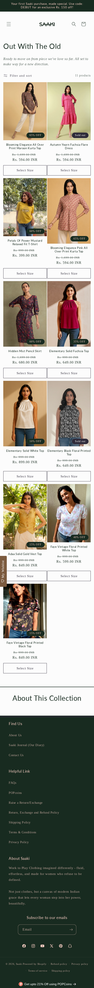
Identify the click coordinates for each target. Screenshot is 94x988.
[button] (9, 24)
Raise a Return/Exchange (26, 802)
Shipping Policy (20, 822)
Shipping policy (61, 970)
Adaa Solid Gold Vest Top (25, 554)
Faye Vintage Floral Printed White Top (68, 548)
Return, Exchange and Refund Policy (34, 812)
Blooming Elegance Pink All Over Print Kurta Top (68, 249)
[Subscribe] (71, 929)
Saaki (19, 964)
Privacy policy (79, 964)
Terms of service (37, 970)
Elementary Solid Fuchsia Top (69, 351)
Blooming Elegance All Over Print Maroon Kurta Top (25, 146)
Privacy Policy (19, 842)
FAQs (12, 782)
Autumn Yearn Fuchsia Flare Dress (69, 146)
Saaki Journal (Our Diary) (26, 745)
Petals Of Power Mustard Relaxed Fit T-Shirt (25, 242)
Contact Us (16, 755)
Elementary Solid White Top (25, 450)
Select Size (25, 170)
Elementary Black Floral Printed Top (69, 452)
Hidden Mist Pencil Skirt (25, 351)
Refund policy (59, 964)
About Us (15, 735)
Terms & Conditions (22, 832)
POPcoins (15, 793)
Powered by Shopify (35, 964)
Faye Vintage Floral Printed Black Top (25, 644)
